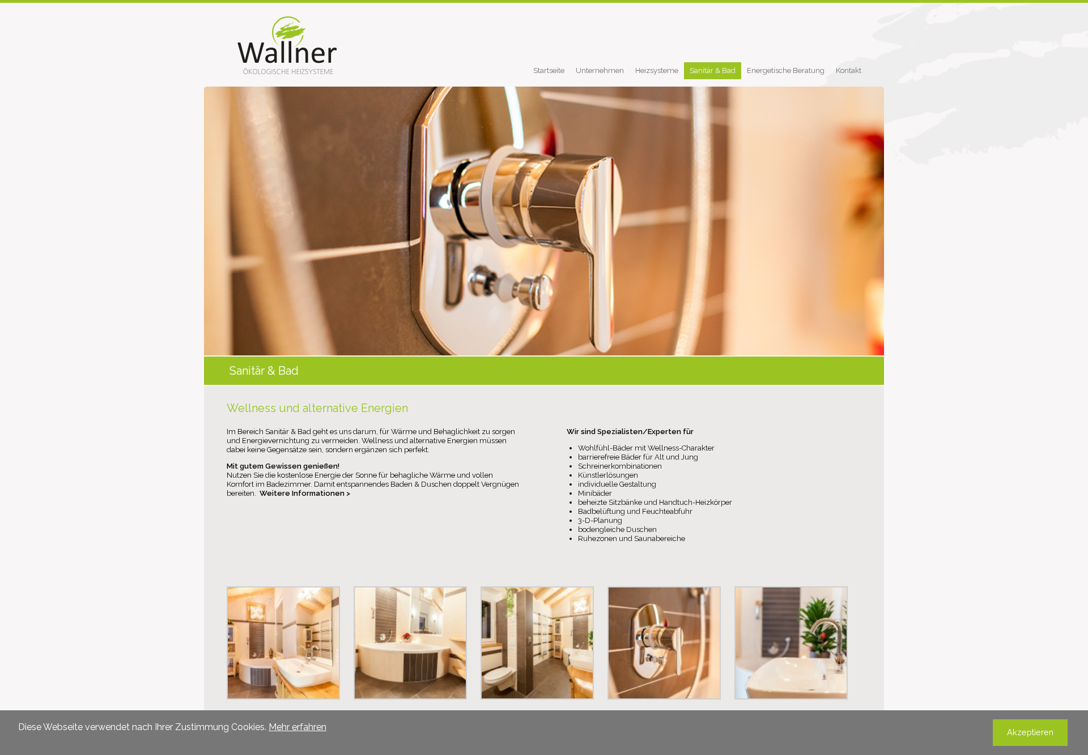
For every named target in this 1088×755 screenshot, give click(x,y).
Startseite (548, 70)
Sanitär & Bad (713, 70)
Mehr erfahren (297, 727)
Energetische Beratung (785, 70)
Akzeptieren (1030, 732)
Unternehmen (600, 70)
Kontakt (848, 70)
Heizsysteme (656, 70)
